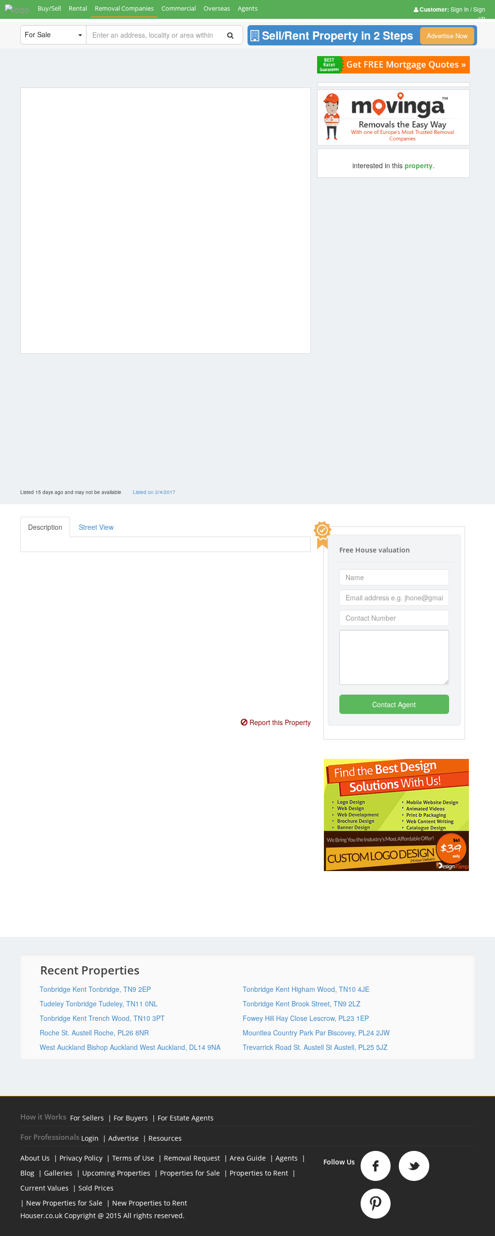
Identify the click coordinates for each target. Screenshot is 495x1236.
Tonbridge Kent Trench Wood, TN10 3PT (102, 1018)
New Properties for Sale (64, 1202)
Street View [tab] (96, 527)
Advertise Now (447, 35)
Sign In (460, 9)
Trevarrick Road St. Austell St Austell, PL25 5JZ (315, 1047)
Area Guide (248, 1158)
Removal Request (192, 1158)
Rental (78, 8)
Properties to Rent (259, 1173)
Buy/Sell (49, 8)
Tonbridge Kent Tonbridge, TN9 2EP (95, 989)
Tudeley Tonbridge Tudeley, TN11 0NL (99, 1003)
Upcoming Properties (116, 1173)
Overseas (217, 8)
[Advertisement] (163, 428)
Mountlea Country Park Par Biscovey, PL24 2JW (316, 1032)
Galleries (58, 1173)
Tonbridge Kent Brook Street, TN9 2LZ (302, 1003)
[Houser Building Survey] (393, 117)
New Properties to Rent (149, 1202)
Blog (27, 1173)
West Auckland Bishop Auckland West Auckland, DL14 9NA (130, 1047)
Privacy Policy (80, 1158)
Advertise (123, 1138)
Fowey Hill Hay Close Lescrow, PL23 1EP (306, 1018)
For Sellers (87, 1117)
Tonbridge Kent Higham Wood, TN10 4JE (306, 989)
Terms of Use (133, 1158)
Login (90, 1138)
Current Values (44, 1187)
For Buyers (131, 1117)
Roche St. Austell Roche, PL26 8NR (94, 1032)
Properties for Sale (190, 1173)
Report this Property (279, 722)
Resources (165, 1138)
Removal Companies (124, 8)
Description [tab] (45, 527)
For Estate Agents (186, 1117)
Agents (248, 8)
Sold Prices (96, 1187)
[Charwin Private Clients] (393, 64)
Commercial (178, 8)
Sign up (478, 13)
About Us (35, 1158)
